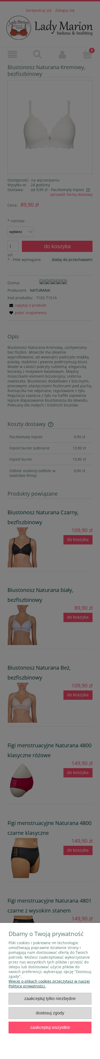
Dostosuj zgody (50, 1012)
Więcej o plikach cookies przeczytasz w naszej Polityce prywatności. (49, 984)
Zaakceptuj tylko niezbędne (50, 998)
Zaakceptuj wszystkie (50, 1027)
